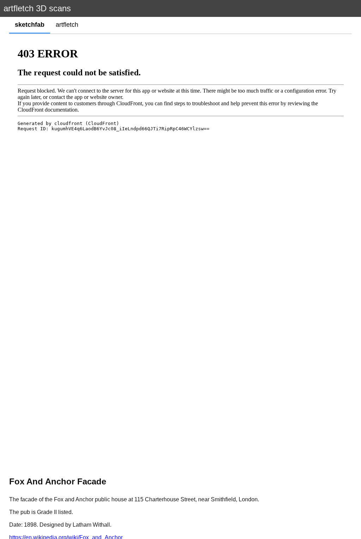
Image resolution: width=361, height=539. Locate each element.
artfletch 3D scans (37, 8)
